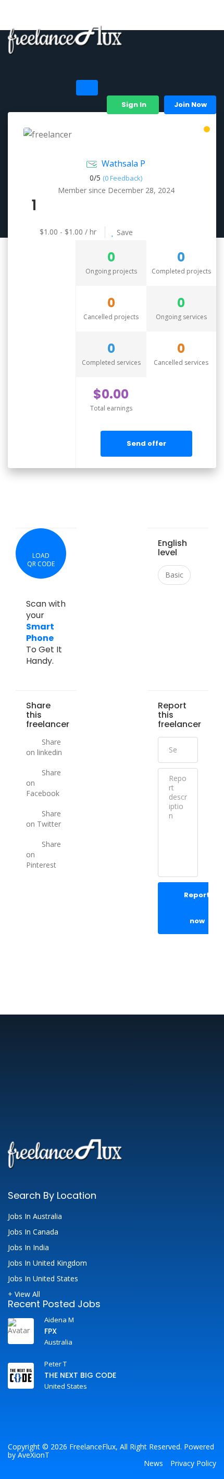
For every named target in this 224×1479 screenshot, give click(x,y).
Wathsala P (123, 163)
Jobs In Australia (35, 1216)
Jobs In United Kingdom (47, 1263)
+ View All (24, 1294)
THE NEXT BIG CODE (80, 1375)
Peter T (55, 1364)
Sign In (133, 104)
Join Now (190, 104)
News (153, 1463)
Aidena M (59, 1320)
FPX (50, 1331)
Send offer (146, 443)
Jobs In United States (43, 1279)
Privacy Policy (193, 1463)
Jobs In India (28, 1247)
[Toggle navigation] (87, 87)
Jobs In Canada (33, 1232)
